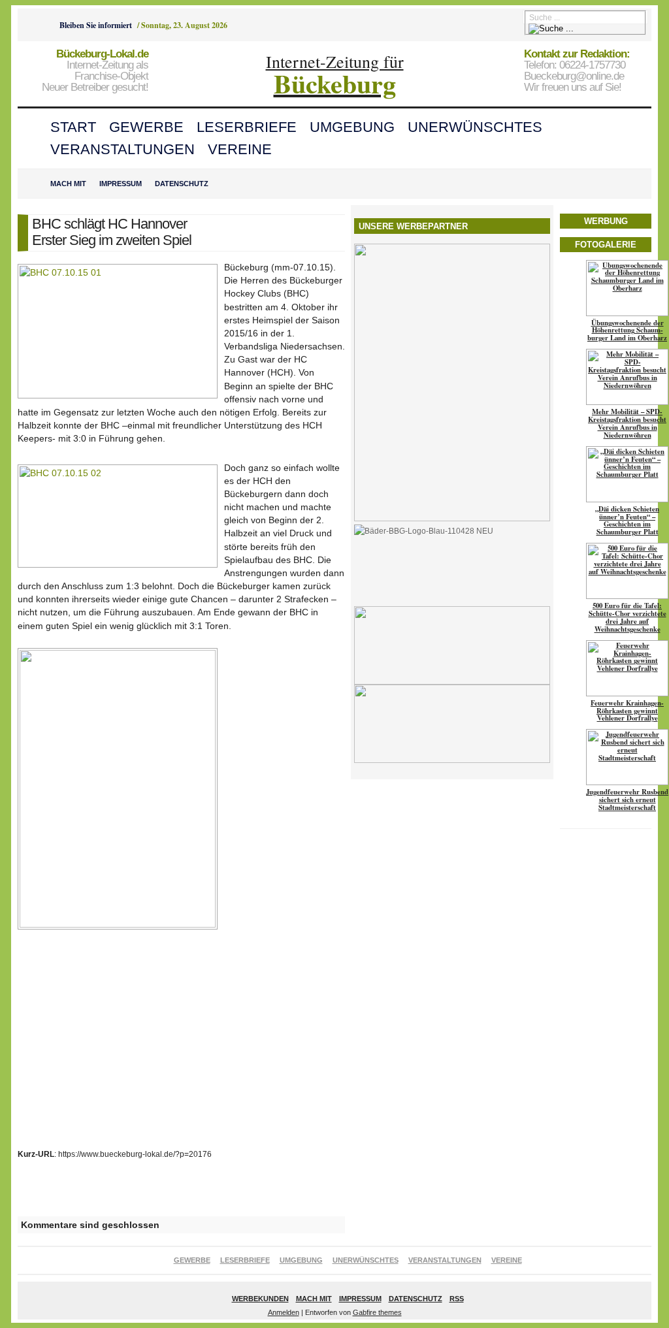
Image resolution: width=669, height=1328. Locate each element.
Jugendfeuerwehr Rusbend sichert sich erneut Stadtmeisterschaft (627, 799)
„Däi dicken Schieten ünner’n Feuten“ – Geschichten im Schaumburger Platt (627, 521)
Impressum (120, 183)
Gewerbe (146, 127)
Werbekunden (260, 1299)
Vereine (240, 149)
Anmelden (283, 1312)
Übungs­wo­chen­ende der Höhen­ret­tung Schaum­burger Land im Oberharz (627, 330)
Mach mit (68, 183)
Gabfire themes (377, 1312)
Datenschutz (181, 183)
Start (73, 127)
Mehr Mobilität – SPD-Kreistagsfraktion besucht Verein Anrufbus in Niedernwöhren (627, 423)
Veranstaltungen (122, 149)
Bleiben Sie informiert (95, 25)
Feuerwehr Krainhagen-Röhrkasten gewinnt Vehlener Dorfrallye (627, 711)
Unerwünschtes (475, 127)
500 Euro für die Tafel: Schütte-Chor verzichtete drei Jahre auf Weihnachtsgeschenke (627, 617)
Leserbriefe (247, 127)
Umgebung (352, 127)
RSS (456, 1299)
